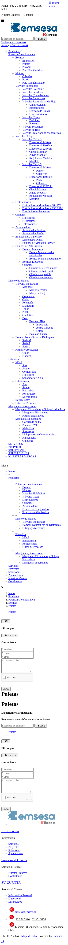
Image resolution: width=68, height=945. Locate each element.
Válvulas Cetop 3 (31, 139)
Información (10, 831)
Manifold (34, 161)
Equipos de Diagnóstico (28, 236)
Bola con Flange (38, 333)
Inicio (11, 471)
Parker (39, 170)
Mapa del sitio (29, 936)
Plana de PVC (30, 425)
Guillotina (27, 315)
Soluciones (14, 571)
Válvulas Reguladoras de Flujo (39, 101)
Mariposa (27, 286)
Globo (25, 299)
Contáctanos (15, 581)
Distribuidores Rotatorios (36, 211)
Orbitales (27, 76)
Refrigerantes (22, 399)
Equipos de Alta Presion (28, 245)
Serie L (26, 346)
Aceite (25, 368)
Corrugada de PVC (33, 421)
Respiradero (29, 393)
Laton (39, 330)
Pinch (25, 311)
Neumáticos (28, 220)
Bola (25, 318)
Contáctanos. (15, 875)
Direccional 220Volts (40, 148)
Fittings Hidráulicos (33, 415)
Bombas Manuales (32, 249)
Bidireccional (36, 107)
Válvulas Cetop (23, 136)
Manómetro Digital (32, 239)
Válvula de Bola (31, 129)
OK (6, 621)
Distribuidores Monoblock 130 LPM (42, 208)
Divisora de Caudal (40, 110)
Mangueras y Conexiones (22, 406)
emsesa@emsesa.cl (25, 911)
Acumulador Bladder (34, 230)
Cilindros (20, 214)
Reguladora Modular (40, 158)
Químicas (27, 440)
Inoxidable (42, 324)
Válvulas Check (31, 117)
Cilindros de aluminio (41, 277)
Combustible (29, 371)
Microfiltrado (29, 396)
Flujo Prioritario (38, 114)
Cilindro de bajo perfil (41, 271)
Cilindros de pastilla (40, 274)
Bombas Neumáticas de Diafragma (34, 337)
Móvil (18, 362)
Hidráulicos (28, 217)
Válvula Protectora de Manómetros (41, 132)
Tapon (25, 308)
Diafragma (28, 305)
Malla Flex (28, 428)
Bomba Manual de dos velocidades (41, 254)
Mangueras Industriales (28, 418)
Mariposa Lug (37, 293)
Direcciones (14, 898)
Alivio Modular (37, 154)
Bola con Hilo (37, 321)
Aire (24, 365)
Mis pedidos (15, 901)
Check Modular (38, 151)
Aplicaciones (15, 575)
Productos (13, 477)
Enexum (57, 936)
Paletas (26, 63)
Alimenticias (29, 437)
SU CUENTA (11, 882)
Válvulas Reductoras (33, 98)
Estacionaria (22, 381)
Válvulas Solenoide (33, 88)
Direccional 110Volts (40, 145)
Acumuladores (23, 227)
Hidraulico (28, 374)
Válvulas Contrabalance (35, 95)
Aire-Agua (28, 431)
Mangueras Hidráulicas (35, 412)
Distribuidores (23, 202)
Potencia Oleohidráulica (21, 54)
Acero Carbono (44, 327)
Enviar (6, 689)
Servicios (13, 565)
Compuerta (28, 296)
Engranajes (28, 60)
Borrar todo (9, 635)
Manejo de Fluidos (18, 280)
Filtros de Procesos (25, 403)
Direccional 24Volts (40, 142)
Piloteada (34, 123)
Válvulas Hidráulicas (26, 85)
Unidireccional (37, 104)
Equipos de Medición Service (38, 242)
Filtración (13, 359)
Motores (19, 73)
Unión (25, 352)
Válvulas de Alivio (32, 92)
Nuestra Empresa (17, 872)
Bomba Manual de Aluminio (45, 258)
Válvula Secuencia (32, 126)
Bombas (19, 57)
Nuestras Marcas (17, 578)
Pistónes (26, 66)
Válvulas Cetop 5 (31, 164)
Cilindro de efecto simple (43, 267)
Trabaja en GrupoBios (13, 42)
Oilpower (41, 173)
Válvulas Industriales (26, 283)
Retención (27, 302)
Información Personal (20, 895)
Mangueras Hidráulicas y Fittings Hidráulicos (40, 409)
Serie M (26, 340)
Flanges (26, 355)
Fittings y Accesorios (26, 349)
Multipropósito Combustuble (38, 434)
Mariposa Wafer (38, 289)
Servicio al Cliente (14, 860)
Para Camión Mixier (33, 70)
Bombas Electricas (32, 261)
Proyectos (13, 568)
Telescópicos (29, 224)
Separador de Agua (32, 377)
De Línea (34, 120)
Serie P (26, 343)
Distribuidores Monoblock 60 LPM (41, 205)
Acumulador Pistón (33, 233)
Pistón (25, 79)
